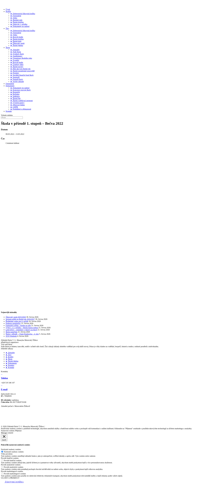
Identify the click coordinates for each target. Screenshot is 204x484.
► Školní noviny (16, 67)
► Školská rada (16, 20)
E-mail (4, 389)
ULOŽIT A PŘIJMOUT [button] (10, 478)
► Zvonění (14, 60)
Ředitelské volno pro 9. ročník (17, 321)
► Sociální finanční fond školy (22, 75)
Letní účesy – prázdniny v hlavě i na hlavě (21, 330)
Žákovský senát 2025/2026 (16, 317)
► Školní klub (15, 41)
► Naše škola (15, 52)
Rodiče (8, 11)
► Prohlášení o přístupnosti (20, 109)
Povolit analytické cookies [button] (10, 465)
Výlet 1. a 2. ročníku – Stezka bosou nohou (22, 328)
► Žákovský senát (17, 43)
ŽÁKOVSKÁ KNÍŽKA (14, 482)
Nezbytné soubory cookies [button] (11, 449)
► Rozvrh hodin (16, 37)
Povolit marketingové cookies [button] (12, 471)
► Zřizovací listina (17, 105)
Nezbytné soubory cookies (14, 452)
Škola (8, 48)
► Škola (9, 359)
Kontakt (9, 111)
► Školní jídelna (16, 45)
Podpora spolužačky (13, 323)
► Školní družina (17, 22)
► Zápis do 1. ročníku (18, 24)
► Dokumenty (11, 363)
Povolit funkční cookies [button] (10, 458)
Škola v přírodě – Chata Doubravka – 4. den (22, 334)
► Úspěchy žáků (16, 65)
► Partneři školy (16, 79)
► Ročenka (14, 94)
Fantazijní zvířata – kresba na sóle (18, 326)
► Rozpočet (15, 92)
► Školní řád (15, 98)
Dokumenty (10, 86)
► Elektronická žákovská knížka (22, 14)
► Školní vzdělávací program (21, 101)
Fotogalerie (10, 84)
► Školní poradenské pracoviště (22, 71)
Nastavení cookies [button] (8, 431)
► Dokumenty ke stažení (19, 26)
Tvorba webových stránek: (59, 426)
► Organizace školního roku (21, 58)
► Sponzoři (14, 77)
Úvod (8, 9)
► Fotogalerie (15, 16)
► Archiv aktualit (17, 82)
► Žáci (8, 355)
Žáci (7, 28)
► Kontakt (10, 367)
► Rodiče (9, 357)
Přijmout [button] (18, 431)
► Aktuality (15, 50)
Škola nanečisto (11, 332)
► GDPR (14, 107)
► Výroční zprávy (17, 103)
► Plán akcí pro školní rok (20, 69)
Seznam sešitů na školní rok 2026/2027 (20, 319)
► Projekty (14, 73)
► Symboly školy (17, 54)
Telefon (4, 378)
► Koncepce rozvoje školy (20, 90)
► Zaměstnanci (16, 56)
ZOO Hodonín (11, 336)
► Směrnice (15, 96)
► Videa (13, 18)
